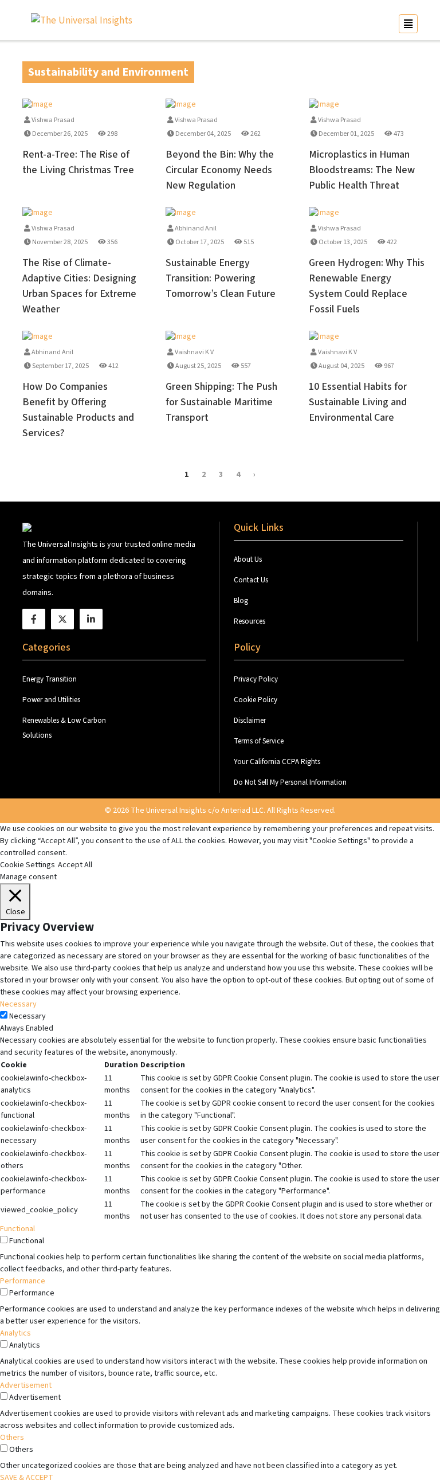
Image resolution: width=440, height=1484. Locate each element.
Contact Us (252, 580)
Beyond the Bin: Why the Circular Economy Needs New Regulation (220, 170)
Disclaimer (250, 720)
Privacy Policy (256, 679)
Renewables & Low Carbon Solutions (64, 728)
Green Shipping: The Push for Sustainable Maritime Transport (221, 402)
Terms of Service (259, 741)
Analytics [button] (15, 1333)
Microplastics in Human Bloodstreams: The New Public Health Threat (362, 170)
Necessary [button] (18, 1004)
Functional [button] (17, 1229)
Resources (249, 621)
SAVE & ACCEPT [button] (26, 1477)
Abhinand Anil (195, 228)
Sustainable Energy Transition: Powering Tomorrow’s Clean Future (221, 278)
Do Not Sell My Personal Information (290, 782)
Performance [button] (22, 1281)
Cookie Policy (255, 700)
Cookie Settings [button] (27, 865)
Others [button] (12, 1437)
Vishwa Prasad (52, 120)
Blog (241, 601)
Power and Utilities (51, 700)
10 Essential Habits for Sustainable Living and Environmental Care (358, 402)
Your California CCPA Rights (277, 762)
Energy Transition (49, 679)
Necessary (27, 1016)
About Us (249, 559)
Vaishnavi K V (194, 352)
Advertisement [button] (26, 1385)
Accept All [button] (75, 865)
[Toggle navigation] (408, 23)
